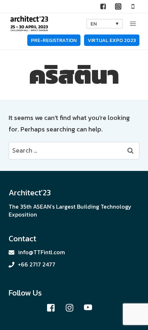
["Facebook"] (103, 6)
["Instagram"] (118, 6)
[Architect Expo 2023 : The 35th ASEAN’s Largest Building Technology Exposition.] (29, 23)
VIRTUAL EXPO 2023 (112, 40)
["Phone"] (132, 6)
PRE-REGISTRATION (54, 40)
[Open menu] (132, 23)
